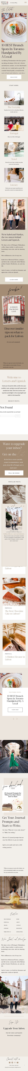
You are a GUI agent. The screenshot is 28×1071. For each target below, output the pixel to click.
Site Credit (16, 1065)
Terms (10, 1065)
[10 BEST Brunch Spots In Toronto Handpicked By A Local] (14, 27)
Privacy (13, 1065)
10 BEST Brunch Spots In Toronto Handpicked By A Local (13, 51)
